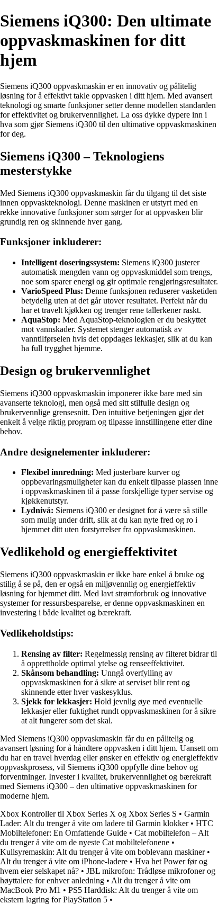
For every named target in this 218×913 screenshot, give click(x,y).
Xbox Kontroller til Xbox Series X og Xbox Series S (88, 813)
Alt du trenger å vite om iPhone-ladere (64, 861)
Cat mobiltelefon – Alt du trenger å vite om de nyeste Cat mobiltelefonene (104, 837)
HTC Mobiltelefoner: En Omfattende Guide (106, 828)
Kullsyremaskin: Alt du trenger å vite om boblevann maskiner (102, 851)
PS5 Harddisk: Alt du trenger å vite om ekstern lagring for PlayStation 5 (99, 894)
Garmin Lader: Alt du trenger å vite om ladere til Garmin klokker (105, 818)
